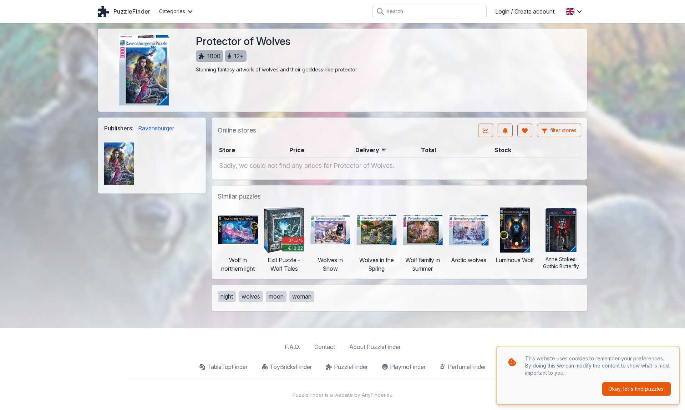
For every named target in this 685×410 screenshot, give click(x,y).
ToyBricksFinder (291, 366)
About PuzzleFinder (375, 346)
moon (276, 296)
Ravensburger (156, 128)
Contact (324, 346)
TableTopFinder (227, 366)
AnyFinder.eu (377, 395)
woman (301, 296)
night (226, 296)
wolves (251, 296)
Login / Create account (524, 11)
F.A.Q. (292, 346)
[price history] (485, 130)
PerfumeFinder (467, 366)
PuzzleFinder (351, 366)
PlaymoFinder (408, 366)
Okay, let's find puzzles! (636, 389)
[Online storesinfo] (263, 130)
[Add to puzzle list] (524, 130)
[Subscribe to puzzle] (505, 130)
